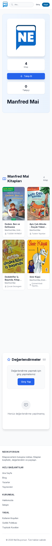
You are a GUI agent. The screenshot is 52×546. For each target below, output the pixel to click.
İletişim (5, 505)
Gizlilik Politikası (9, 523)
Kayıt (46, 4)
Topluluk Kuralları (10, 527)
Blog (4, 477)
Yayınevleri (7, 487)
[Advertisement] (26, 143)
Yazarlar (6, 482)
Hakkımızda (7, 500)
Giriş (38, 4)
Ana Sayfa (7, 473)
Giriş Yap (26, 381)
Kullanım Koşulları (10, 518)
